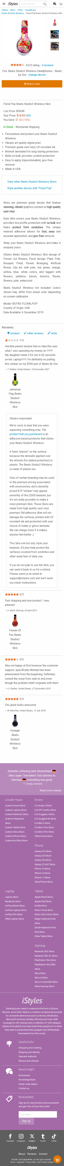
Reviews (32, 1154)
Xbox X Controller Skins (46, 982)
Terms (12, 1162)
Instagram (21, 1141)
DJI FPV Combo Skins (45, 810)
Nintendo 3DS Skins (44, 951)
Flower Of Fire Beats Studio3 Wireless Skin (15, 639)
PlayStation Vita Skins (45, 960)
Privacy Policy (30, 1162)
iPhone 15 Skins (42, 868)
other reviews (35, 333)
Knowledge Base (27, 1079)
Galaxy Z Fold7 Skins (45, 864)
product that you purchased (26, 434)
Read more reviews (50, 790)
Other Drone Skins (43, 836)
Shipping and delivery (29, 1052)
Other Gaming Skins (44, 986)
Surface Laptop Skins (15, 910)
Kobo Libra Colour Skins (47, 914)
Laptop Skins (11, 897)
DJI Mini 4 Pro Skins (44, 827)
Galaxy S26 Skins (43, 860)
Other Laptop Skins (14, 919)
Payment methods (27, 1056)
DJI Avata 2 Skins (43, 805)
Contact (43, 1154)
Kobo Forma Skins (44, 910)
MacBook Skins (13, 901)
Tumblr (43, 1141)
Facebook (10, 1141)
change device (37, 74)
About (21, 1154)
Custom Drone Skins (15, 805)
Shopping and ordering (30, 1047)
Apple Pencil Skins (44, 897)
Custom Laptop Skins (15, 810)
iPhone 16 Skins (42, 873)
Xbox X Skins (41, 977)
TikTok (54, 1141)
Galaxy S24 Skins (43, 851)
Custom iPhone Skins (15, 836)
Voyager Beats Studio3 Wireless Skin (15, 739)
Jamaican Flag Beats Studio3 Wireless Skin (15, 398)
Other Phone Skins (44, 882)
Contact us (24, 1088)
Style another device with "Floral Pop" (29, 188)
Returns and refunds (29, 1061)
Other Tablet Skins (43, 936)
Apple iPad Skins (43, 901)
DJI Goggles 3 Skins (45, 814)
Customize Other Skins (16, 840)
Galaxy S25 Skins (43, 855)
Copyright (20, 1162)
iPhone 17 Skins (42, 877)
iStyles (5, 10)
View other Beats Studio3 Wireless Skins (31, 181)
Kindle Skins (41, 905)
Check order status (28, 1084)
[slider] (17, 64)
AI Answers (24, 1075)
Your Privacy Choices (45, 1162)
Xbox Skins (40, 973)
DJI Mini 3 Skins (42, 823)
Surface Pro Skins (14, 914)
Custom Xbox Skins (14, 832)
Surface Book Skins (15, 905)
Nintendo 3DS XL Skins (46, 956)
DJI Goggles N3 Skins (45, 818)
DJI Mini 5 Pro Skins (44, 832)
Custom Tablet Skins (15, 827)
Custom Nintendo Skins (16, 814)
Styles (13, 3)
